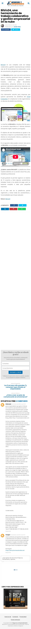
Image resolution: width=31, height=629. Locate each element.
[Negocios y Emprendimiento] (15, 6)
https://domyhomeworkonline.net (15, 550)
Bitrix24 (3, 65)
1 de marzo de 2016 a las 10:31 (18, 404)
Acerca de (8, 616)
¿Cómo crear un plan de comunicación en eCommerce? (15, 396)
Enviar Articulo (15, 619)
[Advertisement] (15, 47)
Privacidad (23, 616)
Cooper (8, 535)
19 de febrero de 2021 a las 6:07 (17, 534)
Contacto (15, 616)
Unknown (8, 404)
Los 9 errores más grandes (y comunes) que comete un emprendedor (15, 387)
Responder (8, 531)
